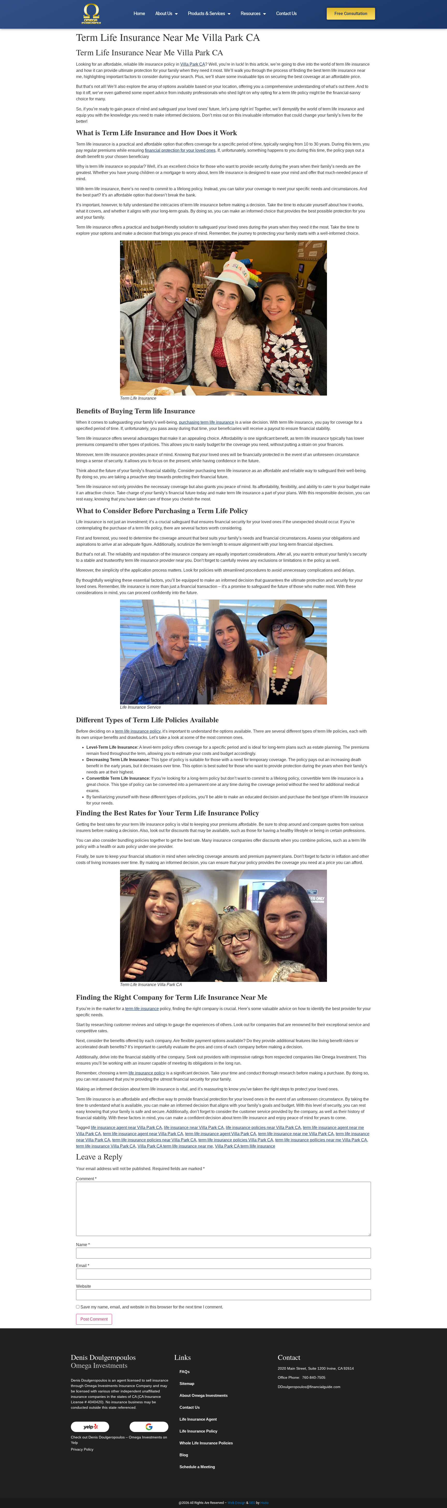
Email (82, 1266)
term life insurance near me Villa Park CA (296, 1134)
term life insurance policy (137, 731)
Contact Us (286, 14)
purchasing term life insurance (206, 422)
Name (83, 1245)
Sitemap (187, 1383)
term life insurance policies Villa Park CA (235, 1140)
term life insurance (142, 1008)
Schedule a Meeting (197, 1467)
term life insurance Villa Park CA (106, 1146)
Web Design (236, 1503)
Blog (184, 1455)
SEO (252, 1503)
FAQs (185, 1371)
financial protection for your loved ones (180, 150)
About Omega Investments (204, 1395)
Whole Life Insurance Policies (206, 1443)
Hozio (264, 1503)
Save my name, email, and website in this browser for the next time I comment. (151, 1307)
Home (139, 14)
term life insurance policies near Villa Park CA (154, 1140)
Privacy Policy (82, 1449)
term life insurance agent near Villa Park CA (143, 1134)
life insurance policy (147, 1073)
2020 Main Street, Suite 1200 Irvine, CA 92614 (316, 1368)
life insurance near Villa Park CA (194, 1127)
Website (83, 1286)
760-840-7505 (313, 1377)
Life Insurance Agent (198, 1419)
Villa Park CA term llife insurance (245, 1146)
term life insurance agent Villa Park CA (220, 1134)
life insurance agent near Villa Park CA (126, 1127)
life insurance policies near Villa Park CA (263, 1127)
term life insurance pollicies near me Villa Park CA (321, 1140)
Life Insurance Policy (198, 1431)
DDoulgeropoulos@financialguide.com (309, 1387)
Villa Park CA (192, 64)
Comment (86, 1179)
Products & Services (206, 14)
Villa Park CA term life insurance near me (175, 1146)
